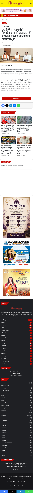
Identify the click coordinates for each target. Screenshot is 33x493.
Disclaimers (23, 481)
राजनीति (3, 351)
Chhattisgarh (5, 333)
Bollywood (6, 388)
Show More (16, 98)
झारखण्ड (5, 445)
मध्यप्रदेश (4, 325)
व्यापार (3, 343)
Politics (4, 358)
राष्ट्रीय (3, 322)
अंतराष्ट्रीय (4, 338)
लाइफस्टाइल (5, 453)
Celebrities (6, 390)
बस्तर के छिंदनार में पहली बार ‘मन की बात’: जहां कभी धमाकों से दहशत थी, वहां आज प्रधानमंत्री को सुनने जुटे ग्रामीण (8, 128)
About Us (9, 481)
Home (4, 20)
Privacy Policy (16, 481)
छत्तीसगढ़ (8, 20)
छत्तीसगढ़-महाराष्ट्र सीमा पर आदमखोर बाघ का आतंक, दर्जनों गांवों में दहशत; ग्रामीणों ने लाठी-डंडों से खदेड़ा (24, 128)
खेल (3, 327)
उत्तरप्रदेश (4, 345)
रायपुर (4, 423)
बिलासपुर (5, 420)
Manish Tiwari (7, 43)
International (5, 361)
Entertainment (5, 356)
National (4, 340)
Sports (4, 363)
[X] (15, 470)
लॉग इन (17, 165)
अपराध (4, 418)
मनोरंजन (4, 335)
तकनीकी (4, 348)
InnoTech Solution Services (19, 478)
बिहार (4, 450)
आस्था (4, 440)
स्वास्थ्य (4, 425)
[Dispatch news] (16, 3)
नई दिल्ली (5, 448)
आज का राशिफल (5, 330)
